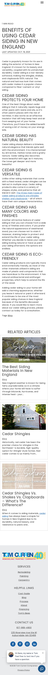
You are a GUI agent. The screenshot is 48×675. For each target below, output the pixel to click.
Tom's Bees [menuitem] (24, 613)
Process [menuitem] (24, 601)
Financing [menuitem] (24, 609)
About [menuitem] (24, 605)
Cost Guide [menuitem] (24, 593)
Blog (10, 315)
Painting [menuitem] (24, 576)
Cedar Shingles (16, 433)
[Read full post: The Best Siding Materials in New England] (24, 362)
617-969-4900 (24, 627)
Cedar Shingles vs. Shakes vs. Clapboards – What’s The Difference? (23, 499)
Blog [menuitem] (24, 597)
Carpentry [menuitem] (24, 580)
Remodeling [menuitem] (24, 572)
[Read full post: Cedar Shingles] (24, 429)
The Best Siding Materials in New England (17, 370)
